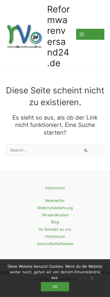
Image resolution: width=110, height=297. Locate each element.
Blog (55, 222)
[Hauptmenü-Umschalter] (90, 34)
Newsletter (55, 200)
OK (55, 286)
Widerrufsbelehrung (55, 208)
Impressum (55, 188)
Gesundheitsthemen (55, 243)
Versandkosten (55, 215)
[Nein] (92, 278)
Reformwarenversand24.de (58, 36)
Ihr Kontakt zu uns (55, 229)
